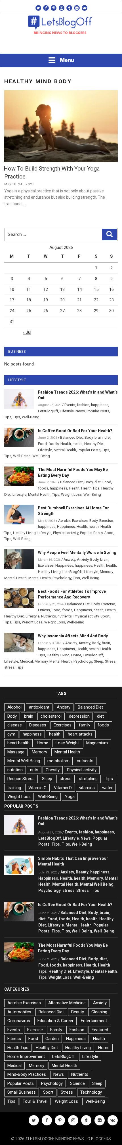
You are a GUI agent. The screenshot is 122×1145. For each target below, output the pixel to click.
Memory (106, 572)
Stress (110, 661)
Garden (52, 1038)
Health (65, 444)
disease (14, 725)
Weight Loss (71, 494)
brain (98, 437)
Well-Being (30, 417)
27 (62, 310)
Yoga (70, 796)
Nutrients (48, 616)
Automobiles (19, 1011)
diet (107, 437)
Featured (100, 1029)
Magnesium (97, 742)
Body (89, 437)
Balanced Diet (71, 437)
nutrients (65, 616)
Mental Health (65, 450)
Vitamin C (37, 787)
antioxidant (39, 707)
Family (56, 1029)
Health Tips (90, 488)
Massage (15, 752)
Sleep (98, 661)
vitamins (87, 787)
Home (76, 655)
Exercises (46, 565)
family (84, 725)
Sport (108, 533)
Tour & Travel (35, 1101)
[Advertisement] (61, 46)
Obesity (53, 769)
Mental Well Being (23, 760)
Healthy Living (24, 533)
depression (79, 716)
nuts (34, 769)
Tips (7, 417)
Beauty (82, 872)
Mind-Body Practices (26, 1074)
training (14, 787)
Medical (26, 661)
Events (69, 405)
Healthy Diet (94, 444)
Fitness (44, 610)
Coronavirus (18, 1020)
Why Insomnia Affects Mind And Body (73, 636)
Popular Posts (98, 411)
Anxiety (69, 559)
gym (11, 734)
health (78, 444)
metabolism (58, 760)
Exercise (106, 520)
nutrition (15, 769)
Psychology (61, 578)
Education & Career (55, 1020)
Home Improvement (26, 1056)
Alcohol (14, 707)
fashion (83, 405)
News (80, 411)
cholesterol (51, 716)
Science (77, 1083)
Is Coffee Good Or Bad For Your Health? (75, 430)
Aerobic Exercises (73, 520)
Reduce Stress (21, 778)
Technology (91, 1092)
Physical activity (65, 533)
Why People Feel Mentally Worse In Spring (77, 552)
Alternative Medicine (67, 1002)
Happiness (66, 526)
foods (54, 444)
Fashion (77, 1029)
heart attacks (80, 734)
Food (42, 444)
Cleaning (99, 1011)
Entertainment (94, 1020)
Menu (67, 60)
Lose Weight (67, 742)
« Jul (27, 332)
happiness (99, 405)
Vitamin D (63, 787)
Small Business (21, 1092)
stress (9, 667)
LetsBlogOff (48, 411)
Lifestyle (67, 411)
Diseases (37, 725)
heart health (18, 742)
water (107, 787)
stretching (88, 778)
